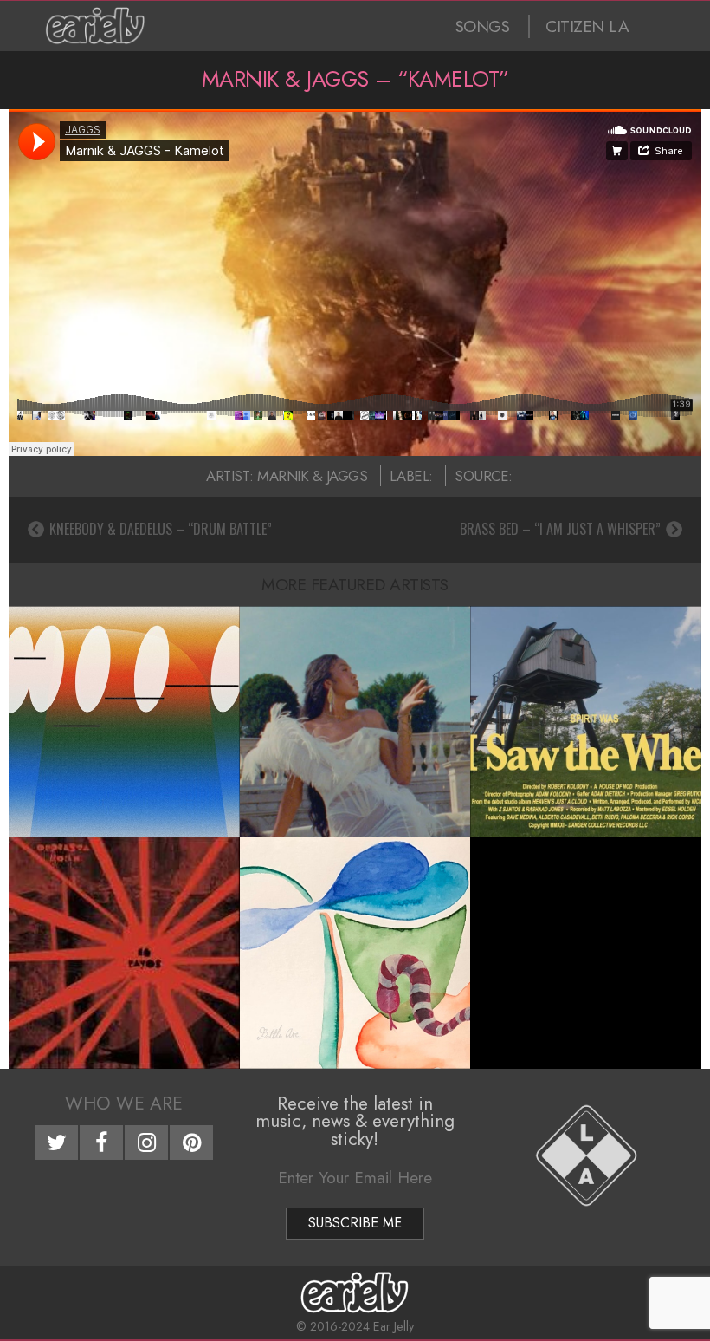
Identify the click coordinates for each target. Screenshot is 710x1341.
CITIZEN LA (587, 26)
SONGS (482, 26)
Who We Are (124, 1103)
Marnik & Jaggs (312, 475)
